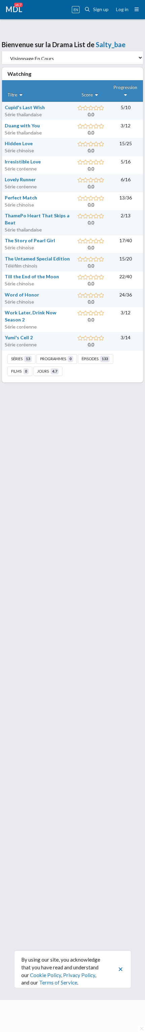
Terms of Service (58, 982)
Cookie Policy (45, 975)
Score (88, 94)
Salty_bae (110, 44)
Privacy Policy (79, 975)
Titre (12, 94)
